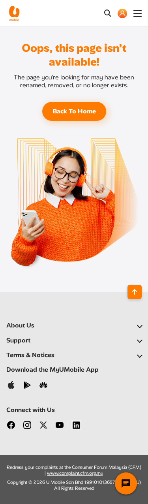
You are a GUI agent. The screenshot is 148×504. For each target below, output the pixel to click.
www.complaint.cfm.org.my (75, 473)
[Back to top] (134, 292)
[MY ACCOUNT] (122, 13)
